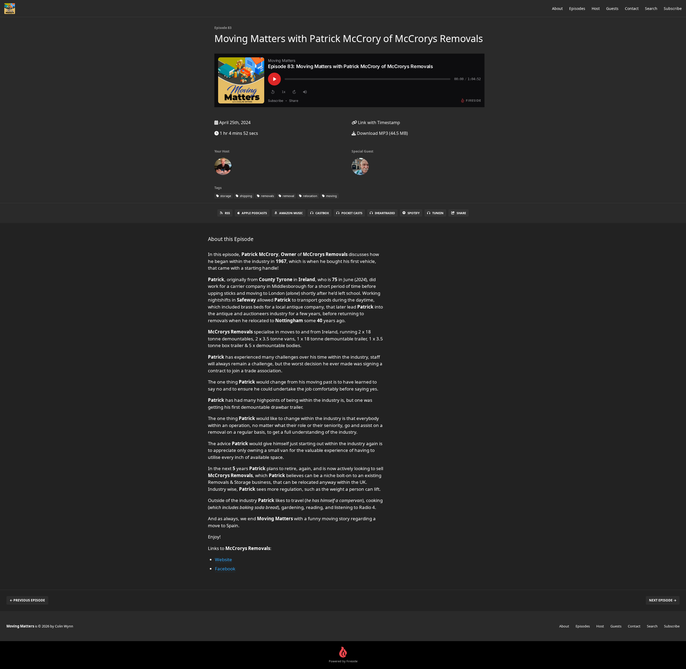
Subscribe (673, 8)
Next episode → (662, 600)
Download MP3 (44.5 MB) (382, 133)
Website (223, 559)
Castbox (322, 213)
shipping (245, 196)
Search (651, 8)
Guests (612, 8)
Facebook (225, 569)
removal (288, 196)
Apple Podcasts (254, 213)
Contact (632, 8)
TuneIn (437, 213)
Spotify (414, 213)
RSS (227, 213)
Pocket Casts (351, 213)
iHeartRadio (385, 213)
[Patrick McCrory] (360, 167)
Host (596, 8)
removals (267, 196)
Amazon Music (291, 213)
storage (225, 196)
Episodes (577, 8)
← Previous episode (27, 600)
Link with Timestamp (378, 122)
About (557, 8)
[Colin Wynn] (223, 167)
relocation (309, 196)
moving (331, 196)
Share (461, 213)
